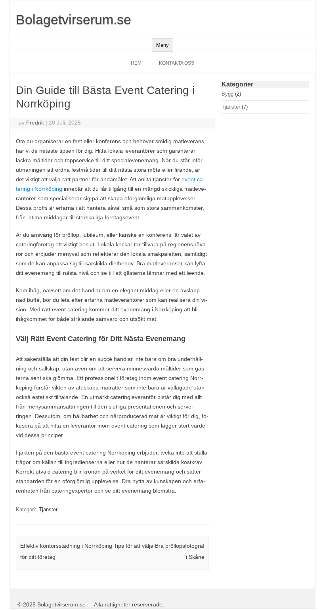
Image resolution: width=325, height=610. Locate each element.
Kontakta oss (176, 63)
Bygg (227, 94)
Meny (162, 45)
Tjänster (48, 509)
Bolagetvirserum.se (73, 19)
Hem (136, 63)
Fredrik (35, 122)
